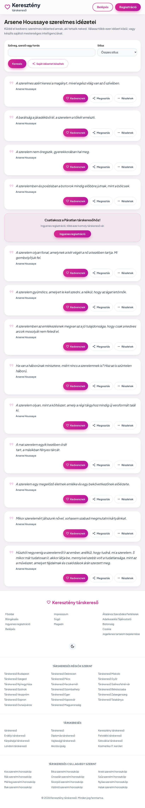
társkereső (10, 730)
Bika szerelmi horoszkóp (65, 771)
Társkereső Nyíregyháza (18, 684)
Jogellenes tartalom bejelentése (121, 633)
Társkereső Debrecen (63, 673)
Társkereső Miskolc (109, 673)
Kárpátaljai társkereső (17, 740)
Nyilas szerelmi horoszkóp (113, 781)
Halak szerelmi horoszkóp (112, 787)
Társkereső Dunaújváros (18, 704)
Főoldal (9, 614)
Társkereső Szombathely (65, 689)
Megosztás (101, 98)
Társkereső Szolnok (15, 689)
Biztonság (108, 624)
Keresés (17, 63)
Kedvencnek (75, 98)
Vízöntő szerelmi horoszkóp (67, 787)
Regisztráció (128, 7)
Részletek (125, 98)
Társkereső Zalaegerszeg (112, 694)
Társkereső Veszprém (16, 694)
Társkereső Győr (107, 678)
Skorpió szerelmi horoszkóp (67, 781)
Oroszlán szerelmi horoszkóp (67, 776)
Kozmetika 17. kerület (110, 746)
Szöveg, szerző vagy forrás (24, 45)
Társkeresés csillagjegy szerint (72, 763)
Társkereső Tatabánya (110, 699)
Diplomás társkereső (63, 735)
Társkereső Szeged (15, 678)
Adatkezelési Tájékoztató (117, 619)
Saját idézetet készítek (48, 64)
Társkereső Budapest (16, 673)
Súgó (57, 619)
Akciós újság (58, 746)
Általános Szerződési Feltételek (121, 614)
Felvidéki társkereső (110, 735)
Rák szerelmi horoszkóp (17, 776)
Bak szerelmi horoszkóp (18, 787)
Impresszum (61, 614)
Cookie (107, 629)
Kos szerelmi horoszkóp (17, 771)
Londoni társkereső (15, 746)
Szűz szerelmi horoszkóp (112, 776)
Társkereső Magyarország (66, 704)
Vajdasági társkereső (63, 740)
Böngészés (11, 619)
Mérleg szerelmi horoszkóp (19, 781)
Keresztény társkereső (111, 730)
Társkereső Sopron (15, 699)
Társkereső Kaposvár (63, 699)
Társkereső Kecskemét (64, 684)
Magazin (58, 624)
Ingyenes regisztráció (72, 233)
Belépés (102, 7)
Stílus (100, 45)
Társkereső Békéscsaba (112, 689)
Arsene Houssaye (26, 88)
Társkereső (57, 730)
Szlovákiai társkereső (110, 740)
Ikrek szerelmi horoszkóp (112, 771)
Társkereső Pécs (60, 678)
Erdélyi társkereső (14, 735)
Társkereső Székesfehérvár (114, 684)
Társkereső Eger (60, 694)
